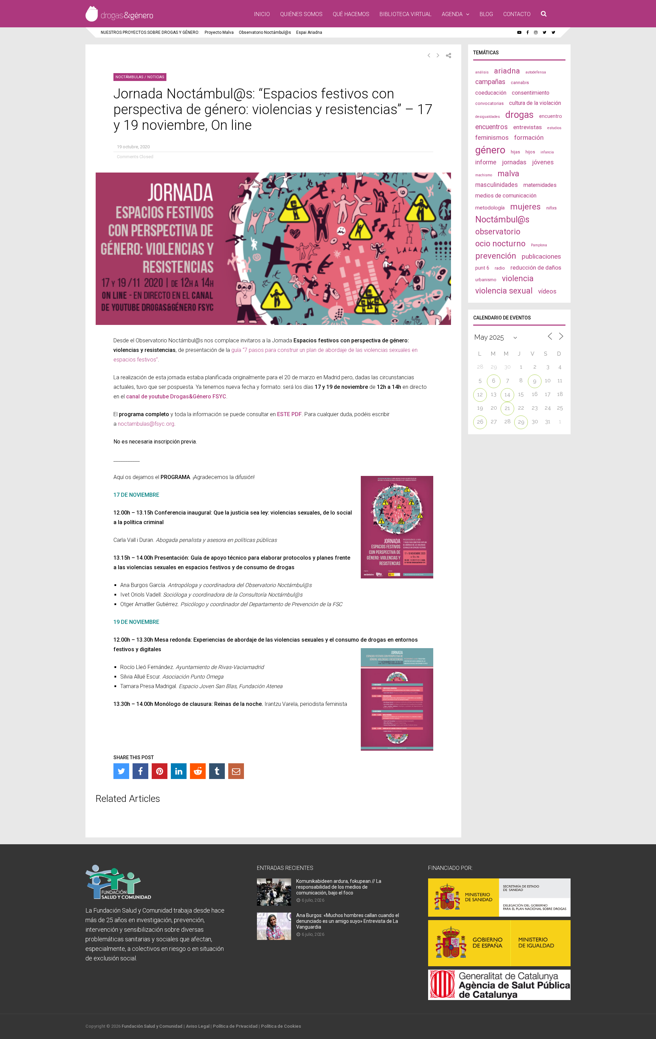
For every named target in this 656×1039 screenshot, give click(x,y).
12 (480, 394)
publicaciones (541, 256)
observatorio (497, 231)
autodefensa (535, 72)
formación (529, 137)
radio (500, 268)
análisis (482, 72)
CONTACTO (517, 14)
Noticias (155, 77)
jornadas (514, 162)
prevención (495, 256)
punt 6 (482, 268)
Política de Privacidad (235, 1026)
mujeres (525, 206)
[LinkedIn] (179, 771)
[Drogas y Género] (119, 20)
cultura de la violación (535, 103)
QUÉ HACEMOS (351, 14)
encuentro (550, 116)
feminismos (492, 137)
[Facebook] (140, 771)
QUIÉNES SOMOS (301, 14)
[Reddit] (198, 771)
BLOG (486, 14)
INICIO (262, 14)
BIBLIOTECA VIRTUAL (406, 14)
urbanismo (485, 279)
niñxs (551, 207)
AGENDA (452, 14)
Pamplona (539, 245)
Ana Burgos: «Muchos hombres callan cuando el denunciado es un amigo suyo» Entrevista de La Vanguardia (347, 921)
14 (507, 394)
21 (507, 408)
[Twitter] (121, 771)
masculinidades (496, 184)
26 (480, 422)
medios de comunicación (505, 195)
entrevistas (527, 127)
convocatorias (489, 103)
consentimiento (530, 93)
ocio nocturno (500, 243)
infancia (547, 152)
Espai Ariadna (309, 32)
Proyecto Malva (219, 32)
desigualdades (487, 116)
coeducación (490, 93)
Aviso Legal (197, 1026)
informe (485, 162)
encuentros (491, 127)
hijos (530, 151)
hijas (515, 151)
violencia (518, 278)
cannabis (520, 82)
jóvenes (543, 162)
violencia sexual (504, 291)
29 (521, 422)
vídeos (547, 291)
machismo (483, 175)
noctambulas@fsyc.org (146, 424)
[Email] (236, 771)
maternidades (540, 185)
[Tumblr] (217, 771)
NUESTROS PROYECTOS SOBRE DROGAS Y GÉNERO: (150, 32)
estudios (554, 128)
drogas (519, 114)
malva (508, 173)
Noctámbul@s (502, 219)
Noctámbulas (129, 77)
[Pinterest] (159, 771)
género (490, 150)
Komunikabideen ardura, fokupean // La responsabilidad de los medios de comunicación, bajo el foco (338, 887)
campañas (490, 82)
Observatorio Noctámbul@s (265, 32)
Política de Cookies (281, 1026)
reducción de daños (535, 267)
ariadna (507, 70)
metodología (490, 208)
